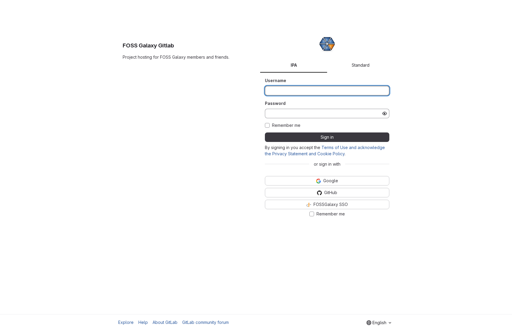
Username (275, 80)
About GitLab (165, 322)
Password (275, 103)
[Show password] (384, 113)
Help (143, 322)
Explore (126, 322)
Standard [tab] (360, 65)
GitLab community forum (205, 322)
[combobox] (379, 322)
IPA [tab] (294, 65)
